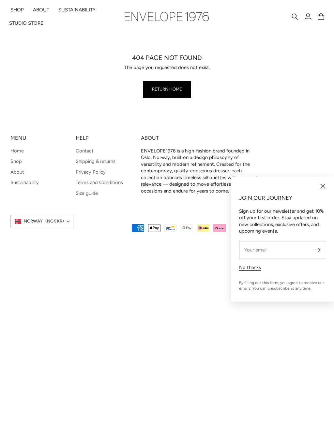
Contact (85, 151)
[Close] (323, 186)
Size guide (87, 193)
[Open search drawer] (294, 16)
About (17, 172)
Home (17, 151)
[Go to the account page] (307, 16)
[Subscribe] (317, 250)
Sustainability (24, 182)
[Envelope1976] (167, 17)
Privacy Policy (91, 172)
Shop (16, 161)
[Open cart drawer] (320, 16)
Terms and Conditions (99, 182)
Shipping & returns (95, 161)
